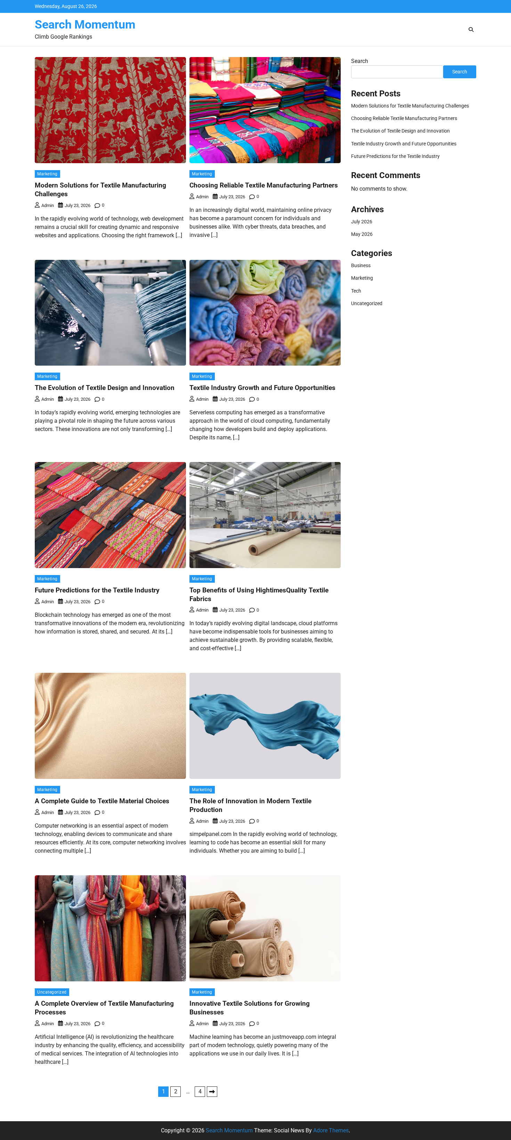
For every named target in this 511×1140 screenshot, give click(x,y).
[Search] (471, 29)
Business (361, 265)
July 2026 (361, 221)
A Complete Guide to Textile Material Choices (102, 801)
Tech (356, 291)
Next (212, 1091)
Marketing (47, 174)
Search (359, 61)
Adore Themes (331, 1130)
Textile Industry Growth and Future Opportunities (262, 388)
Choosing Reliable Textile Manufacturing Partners (263, 185)
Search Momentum (85, 24)
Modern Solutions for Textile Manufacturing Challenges (410, 106)
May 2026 (362, 234)
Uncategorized (52, 992)
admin (47, 205)
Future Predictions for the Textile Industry (97, 590)
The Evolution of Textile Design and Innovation (105, 388)
